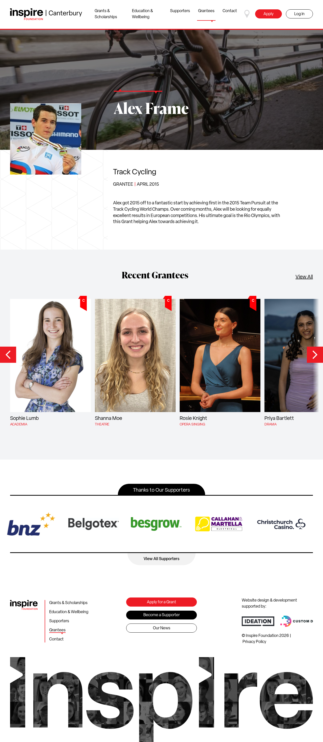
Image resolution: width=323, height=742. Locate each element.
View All (304, 277)
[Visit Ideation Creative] (258, 621)
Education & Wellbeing (142, 14)
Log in (299, 14)
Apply (268, 14)
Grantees (206, 11)
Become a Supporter (161, 615)
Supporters (180, 11)
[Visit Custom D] (296, 621)
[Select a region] (247, 14)
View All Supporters (161, 559)
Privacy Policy (254, 642)
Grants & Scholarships (106, 14)
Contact (230, 11)
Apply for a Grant (161, 602)
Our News (161, 628)
